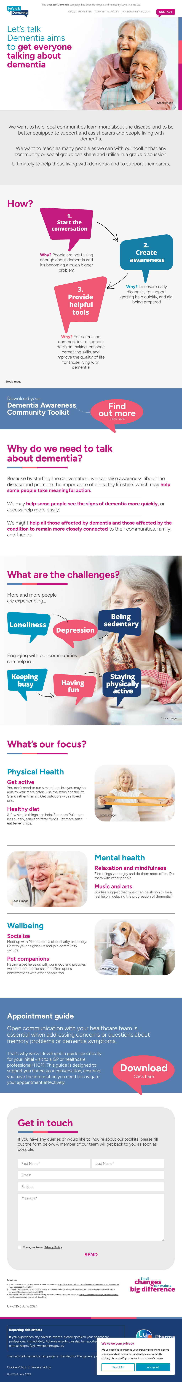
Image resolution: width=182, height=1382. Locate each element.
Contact (165, 11)
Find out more (117, 411)
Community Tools (136, 11)
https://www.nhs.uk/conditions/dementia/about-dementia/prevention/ (88, 1284)
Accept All (153, 1367)
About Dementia (80, 11)
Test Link (22, 836)
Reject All (118, 1367)
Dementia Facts (107, 11)
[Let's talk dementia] (17, 11)
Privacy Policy (53, 1247)
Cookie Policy (16, 1367)
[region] (136, 1356)
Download (144, 1070)
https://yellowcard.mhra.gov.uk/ (42, 1346)
